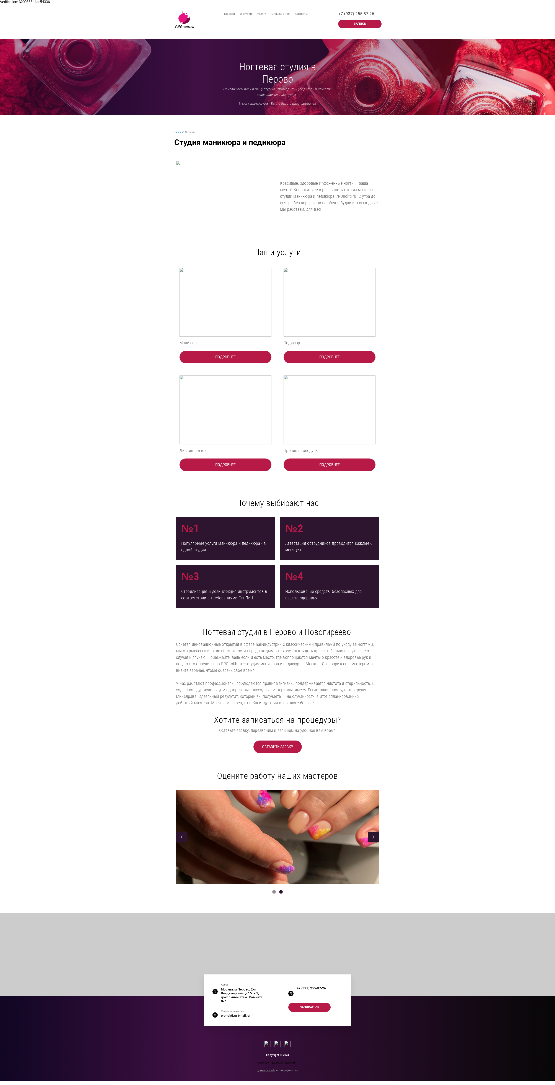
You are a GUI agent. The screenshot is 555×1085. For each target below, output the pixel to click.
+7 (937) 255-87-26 (356, 13)
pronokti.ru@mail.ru (235, 1016)
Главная (178, 132)
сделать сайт (266, 1070)
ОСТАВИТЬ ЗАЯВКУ (277, 746)
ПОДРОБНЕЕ (225, 357)
